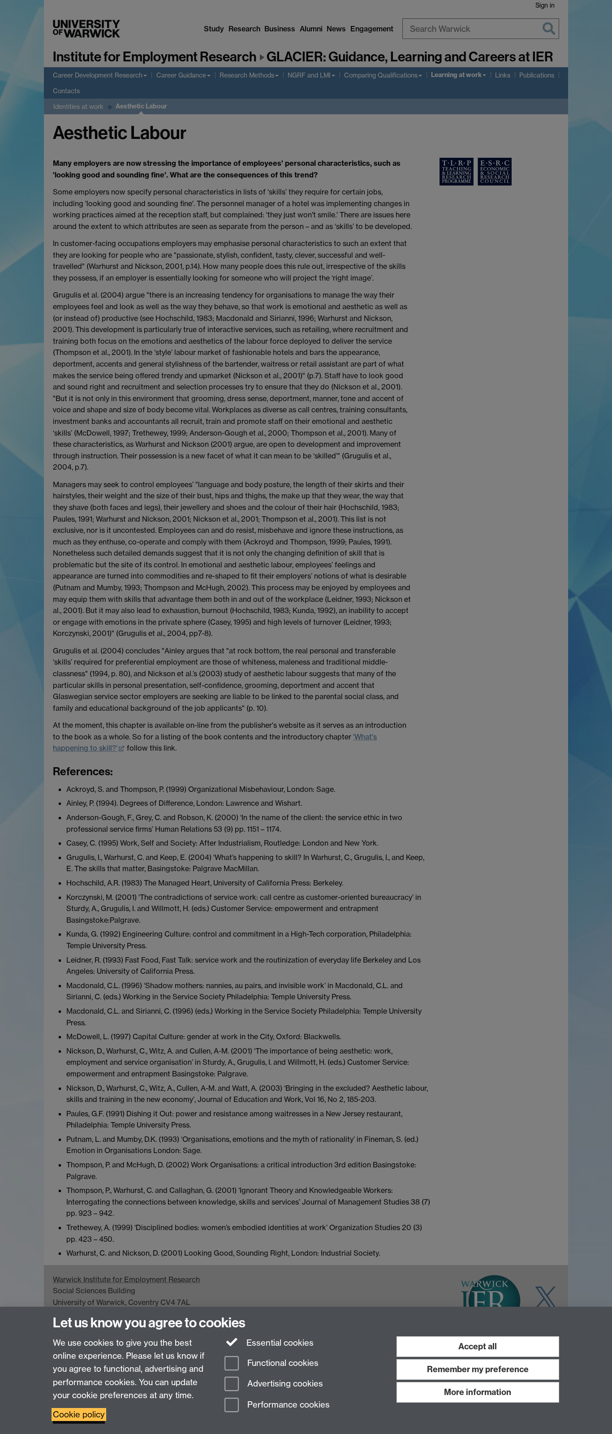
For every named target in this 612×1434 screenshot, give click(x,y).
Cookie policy (79, 1414)
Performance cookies (287, 1405)
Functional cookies (282, 1363)
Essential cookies (279, 1343)
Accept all (477, 1346)
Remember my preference (478, 1369)
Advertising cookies (284, 1384)
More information (477, 1392)
